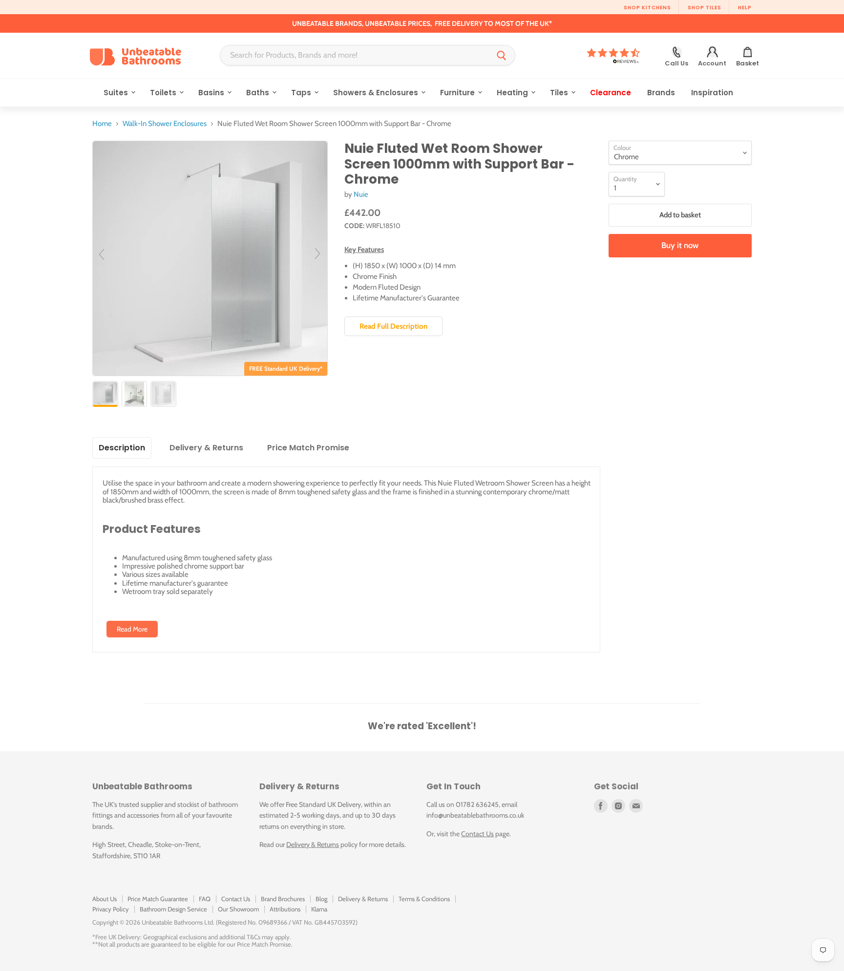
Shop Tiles (704, 7)
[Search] (501, 55)
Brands (661, 92)
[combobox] (354, 55)
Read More (132, 629)
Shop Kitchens (647, 7)
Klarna (319, 909)
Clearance (610, 92)
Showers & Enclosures (376, 92)
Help (745, 7)
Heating (513, 92)
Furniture (458, 92)
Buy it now (679, 245)
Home (102, 124)
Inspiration (712, 92)
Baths (258, 92)
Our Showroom (238, 909)
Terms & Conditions (424, 899)
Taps (302, 92)
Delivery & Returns (312, 844)
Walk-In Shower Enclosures (165, 124)
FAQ (205, 899)
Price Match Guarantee (157, 899)
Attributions (285, 909)
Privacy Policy (110, 909)
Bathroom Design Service (173, 909)
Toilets (164, 92)
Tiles (560, 92)
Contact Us (477, 833)
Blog (321, 899)
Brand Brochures (283, 899)
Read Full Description (393, 326)
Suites (117, 92)
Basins (212, 92)
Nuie (361, 194)
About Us (104, 899)
